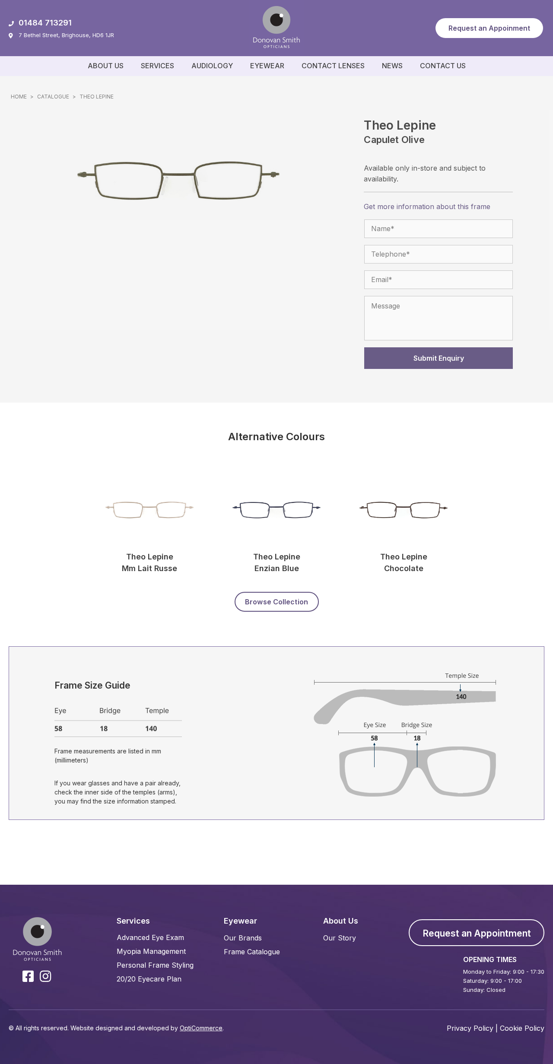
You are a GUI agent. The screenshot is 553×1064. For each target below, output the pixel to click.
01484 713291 (45, 22)
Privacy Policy (470, 1028)
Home (19, 96)
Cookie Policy (522, 1028)
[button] (489, 28)
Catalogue (53, 96)
